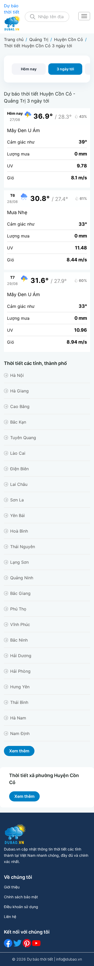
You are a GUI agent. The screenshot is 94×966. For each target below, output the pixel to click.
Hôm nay (29, 69)
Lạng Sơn (19, 562)
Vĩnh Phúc (20, 624)
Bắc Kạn (18, 422)
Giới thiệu (12, 887)
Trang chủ (14, 39)
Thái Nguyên (22, 546)
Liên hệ (10, 916)
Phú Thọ (18, 608)
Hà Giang (19, 390)
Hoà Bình (19, 531)
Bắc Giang (20, 593)
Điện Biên (19, 468)
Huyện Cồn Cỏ (68, 39)
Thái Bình (19, 702)
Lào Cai (17, 453)
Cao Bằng (20, 406)
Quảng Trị (38, 39)
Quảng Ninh (21, 577)
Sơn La (17, 499)
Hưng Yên (20, 686)
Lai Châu (18, 484)
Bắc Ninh (19, 640)
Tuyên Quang (23, 437)
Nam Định (20, 733)
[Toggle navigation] (84, 17)
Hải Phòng (20, 671)
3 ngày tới (65, 69)
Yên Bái (17, 515)
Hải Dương (20, 655)
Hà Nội (17, 375)
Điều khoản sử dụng (21, 906)
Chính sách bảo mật (21, 897)
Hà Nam (18, 717)
